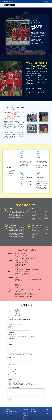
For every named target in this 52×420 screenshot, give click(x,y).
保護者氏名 (11, 338)
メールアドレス (12, 350)
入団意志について (12, 379)
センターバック (13, 373)
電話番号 (10, 344)
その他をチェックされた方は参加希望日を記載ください (21, 319)
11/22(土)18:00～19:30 (14, 315)
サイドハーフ (12, 369)
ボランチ (11, 371)
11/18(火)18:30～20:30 (14, 311)
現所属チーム (11, 357)
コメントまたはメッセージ (14, 387)
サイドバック (12, 375)
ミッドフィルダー (13, 368)
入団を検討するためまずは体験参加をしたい (20, 383)
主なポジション (12, 364)
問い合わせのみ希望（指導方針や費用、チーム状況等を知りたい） (25, 384)
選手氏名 (10, 327)
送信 (10, 399)
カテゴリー (11, 332)
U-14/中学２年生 (13, 334)
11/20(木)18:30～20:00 (14, 313)
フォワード (12, 366)
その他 (11, 317)
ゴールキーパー (13, 377)
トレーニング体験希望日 (14, 310)
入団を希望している (14, 381)
